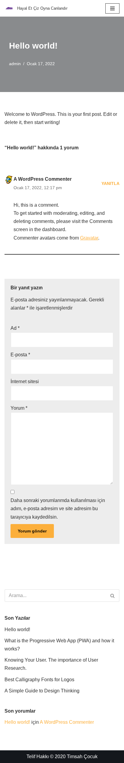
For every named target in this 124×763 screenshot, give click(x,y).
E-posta (20, 354)
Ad (15, 328)
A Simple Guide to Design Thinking (42, 690)
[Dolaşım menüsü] (112, 8)
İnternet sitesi (25, 381)
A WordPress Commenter (43, 179)
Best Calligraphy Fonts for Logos (39, 679)
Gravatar (89, 237)
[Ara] (112, 595)
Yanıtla (110, 183)
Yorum (19, 408)
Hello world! (17, 629)
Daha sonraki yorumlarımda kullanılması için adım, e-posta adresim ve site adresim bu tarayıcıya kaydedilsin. (58, 508)
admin (15, 63)
